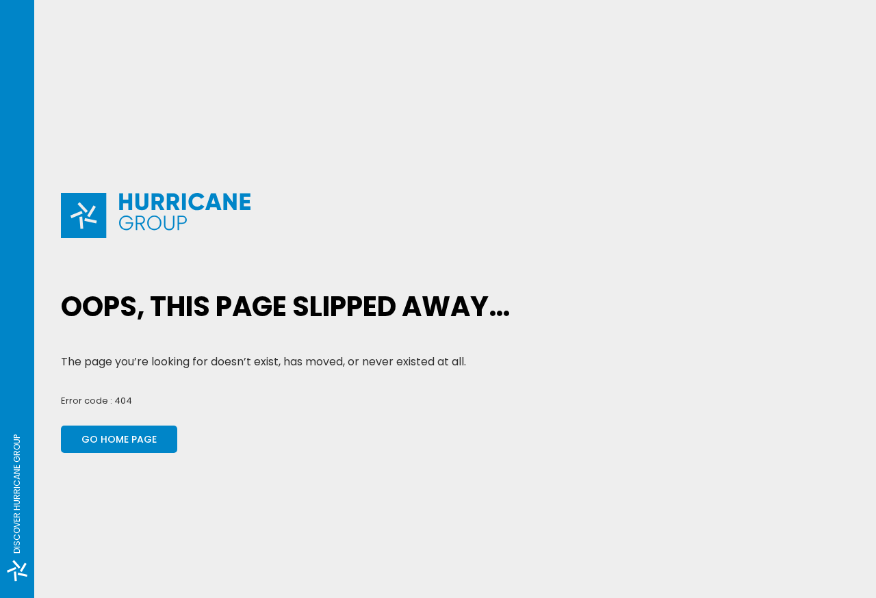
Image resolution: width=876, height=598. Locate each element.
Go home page (119, 439)
